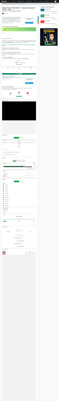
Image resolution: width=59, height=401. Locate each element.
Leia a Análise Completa (54, 13)
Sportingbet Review (48, 9)
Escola (14, 1)
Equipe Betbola (6, 13)
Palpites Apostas (6, 3)
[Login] (55, 1)
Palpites (35, 1)
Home (2, 3)
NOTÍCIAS (40, 1)
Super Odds (47, 1)
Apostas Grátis (29, 1)
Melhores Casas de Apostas (47, 7)
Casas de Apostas (21, 1)
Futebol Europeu (9, 3)
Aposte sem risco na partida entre (12, 44)
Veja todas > (49, 26)
